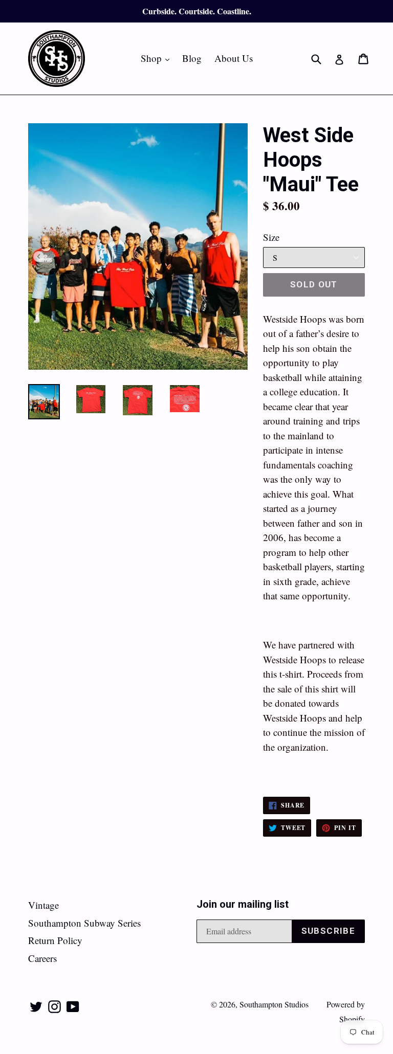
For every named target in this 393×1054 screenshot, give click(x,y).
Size (271, 237)
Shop (157, 57)
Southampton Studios (274, 1004)
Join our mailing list (242, 904)
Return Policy (55, 940)
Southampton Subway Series (84, 922)
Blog (192, 58)
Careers (42, 958)
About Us (233, 58)
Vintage (43, 905)
